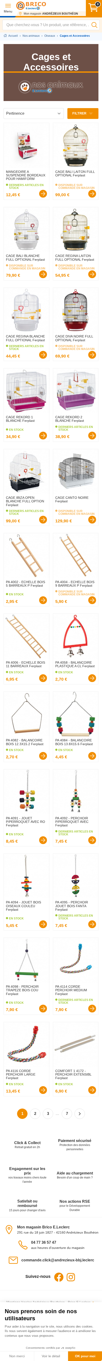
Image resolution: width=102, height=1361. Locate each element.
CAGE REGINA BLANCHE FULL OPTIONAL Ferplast (25, 338)
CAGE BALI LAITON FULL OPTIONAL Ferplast (75, 173)
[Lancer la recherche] (94, 25)
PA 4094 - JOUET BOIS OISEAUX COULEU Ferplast (23, 905)
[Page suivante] (79, 1114)
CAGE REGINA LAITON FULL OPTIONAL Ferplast (74, 257)
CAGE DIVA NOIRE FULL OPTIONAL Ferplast (74, 338)
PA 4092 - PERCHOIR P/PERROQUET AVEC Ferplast (71, 821)
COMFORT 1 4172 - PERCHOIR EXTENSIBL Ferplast (73, 1074)
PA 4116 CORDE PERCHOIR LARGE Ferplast (20, 1074)
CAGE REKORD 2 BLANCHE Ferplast (69, 419)
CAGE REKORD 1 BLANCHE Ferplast (20, 419)
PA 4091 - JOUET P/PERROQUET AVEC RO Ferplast (25, 821)
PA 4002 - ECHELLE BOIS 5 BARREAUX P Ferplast (25, 583)
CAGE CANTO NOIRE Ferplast (71, 499)
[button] (8, 8)
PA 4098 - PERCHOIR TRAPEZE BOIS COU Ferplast (22, 990)
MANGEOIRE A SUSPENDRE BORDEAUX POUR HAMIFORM (25, 175)
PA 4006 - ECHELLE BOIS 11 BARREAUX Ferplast (25, 664)
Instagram (70, 1277)
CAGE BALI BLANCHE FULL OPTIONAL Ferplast (25, 257)
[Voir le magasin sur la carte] (10, 1229)
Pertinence (15, 113)
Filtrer (79, 113)
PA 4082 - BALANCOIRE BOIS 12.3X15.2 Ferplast (24, 742)
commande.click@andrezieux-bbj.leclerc (57, 1260)
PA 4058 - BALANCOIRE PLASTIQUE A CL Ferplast (75, 664)
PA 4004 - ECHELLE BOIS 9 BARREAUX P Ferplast (74, 583)
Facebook (59, 1277)
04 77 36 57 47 (43, 1242)
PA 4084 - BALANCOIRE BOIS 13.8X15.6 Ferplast (74, 742)
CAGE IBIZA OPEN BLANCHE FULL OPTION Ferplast (25, 501)
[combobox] (51, 25)
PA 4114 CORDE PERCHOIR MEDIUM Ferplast (71, 990)
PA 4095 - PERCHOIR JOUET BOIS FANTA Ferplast (71, 905)
